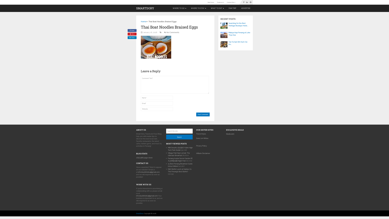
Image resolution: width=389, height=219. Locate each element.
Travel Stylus (201, 134)
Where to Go (179, 8)
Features (220, 2)
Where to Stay (197, 8)
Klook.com (230, 134)
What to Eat (216, 8)
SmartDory (145, 8)
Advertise (245, 8)
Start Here (211, 2)
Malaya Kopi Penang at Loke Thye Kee (239, 34)
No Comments (172, 32)
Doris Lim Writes (202, 138)
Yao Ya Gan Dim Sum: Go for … (238, 43)
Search (179, 137)
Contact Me (230, 2)
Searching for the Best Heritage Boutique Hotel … (238, 24)
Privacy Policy (201, 146)
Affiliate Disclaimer (203, 153)
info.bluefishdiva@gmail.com (149, 172)
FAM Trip (232, 8)
